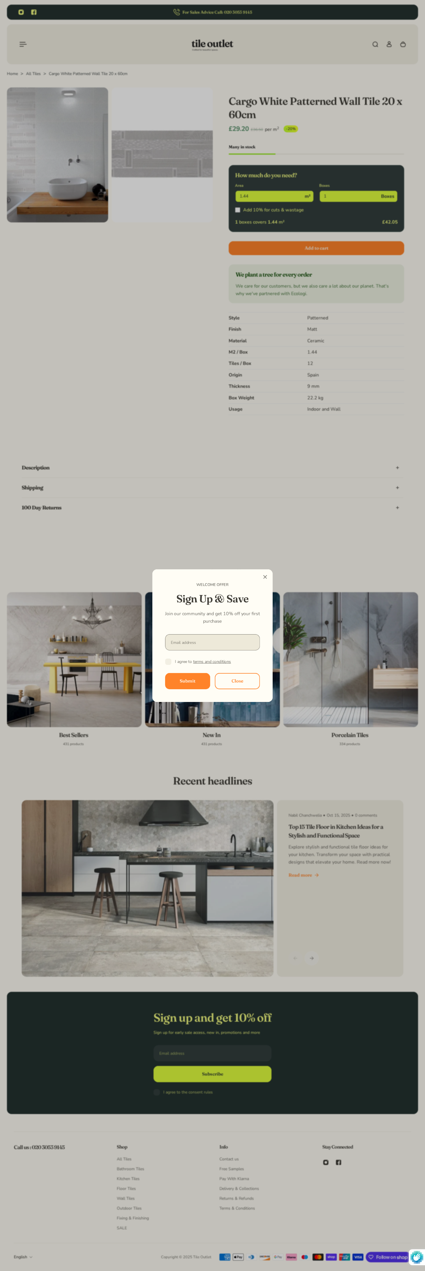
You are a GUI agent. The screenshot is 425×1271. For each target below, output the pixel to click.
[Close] (265, 577)
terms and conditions (212, 661)
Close (237, 680)
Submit (187, 680)
